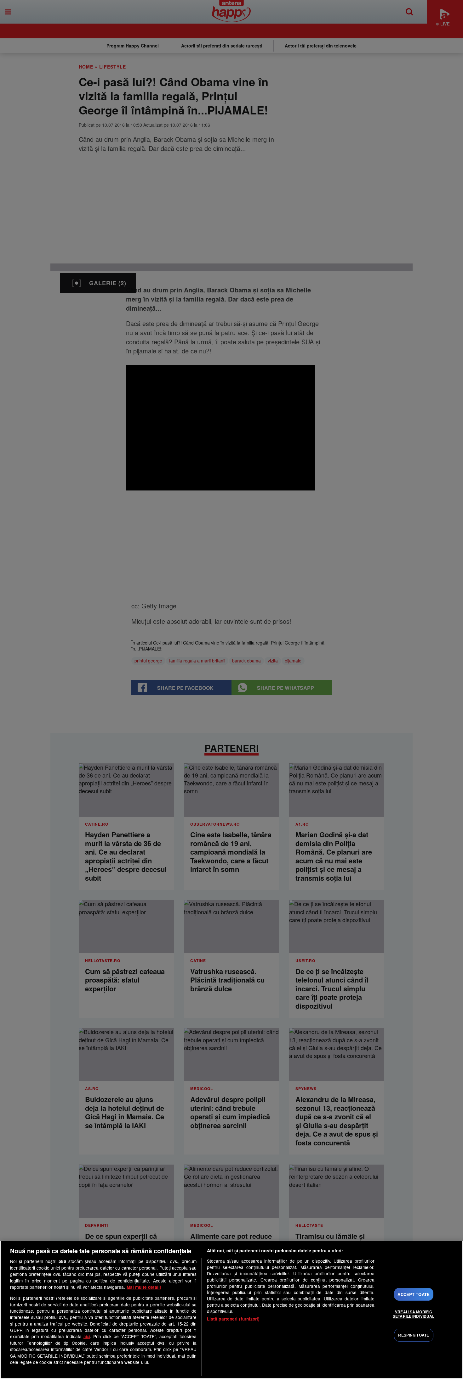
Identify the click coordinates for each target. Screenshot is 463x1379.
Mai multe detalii (144, 1287)
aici (86, 1336)
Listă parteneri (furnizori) (233, 1319)
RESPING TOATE (413, 1335)
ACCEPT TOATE (413, 1294)
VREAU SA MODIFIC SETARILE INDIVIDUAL (413, 1314)
